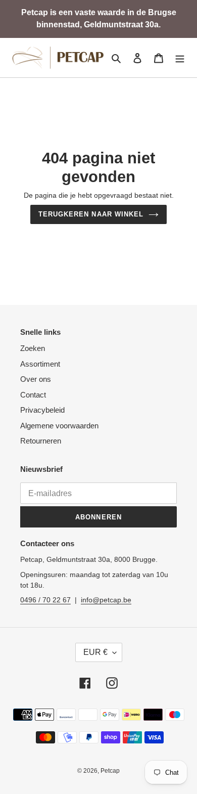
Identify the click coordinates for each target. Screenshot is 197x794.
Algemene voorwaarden (59, 425)
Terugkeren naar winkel (90, 214)
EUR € (95, 652)
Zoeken (32, 348)
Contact (33, 394)
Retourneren (40, 440)
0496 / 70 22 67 (45, 600)
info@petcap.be (106, 600)
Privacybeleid (42, 410)
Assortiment (40, 364)
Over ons (35, 379)
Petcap (110, 770)
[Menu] (179, 58)
